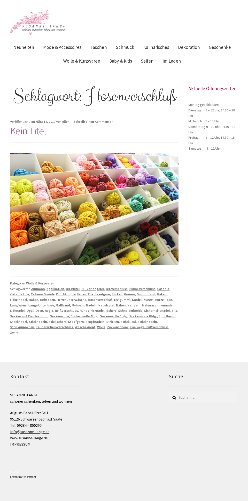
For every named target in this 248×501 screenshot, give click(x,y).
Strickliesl (128, 321)
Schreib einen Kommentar (93, 121)
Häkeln (162, 294)
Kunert (148, 300)
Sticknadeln (38, 321)
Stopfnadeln (95, 321)
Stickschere (57, 321)
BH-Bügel (73, 289)
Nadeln (91, 305)
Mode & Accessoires (62, 47)
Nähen (121, 305)
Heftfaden (47, 300)
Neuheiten (23, 47)
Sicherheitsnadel (157, 310)
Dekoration (189, 47)
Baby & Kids (120, 61)
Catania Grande (42, 294)
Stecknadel (18, 321)
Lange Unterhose (41, 305)
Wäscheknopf (85, 327)
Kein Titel (28, 130)
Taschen (98, 47)
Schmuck (125, 47)
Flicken (117, 294)
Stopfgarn (76, 321)
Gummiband (146, 294)
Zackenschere (117, 327)
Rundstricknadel (92, 310)
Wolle (101, 327)
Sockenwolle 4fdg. (84, 316)
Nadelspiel (106, 305)
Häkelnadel (18, 300)
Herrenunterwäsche (71, 300)
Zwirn (14, 332)
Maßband (63, 305)
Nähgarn (133, 305)
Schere (111, 310)
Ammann (38, 289)
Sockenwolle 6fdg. (114, 316)
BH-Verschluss (117, 289)
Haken (33, 300)
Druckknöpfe (66, 294)
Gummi (129, 294)
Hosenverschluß (100, 300)
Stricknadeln (147, 321)
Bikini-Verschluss (142, 289)
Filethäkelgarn (99, 294)
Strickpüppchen (22, 327)
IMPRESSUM (20, 444)
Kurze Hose (163, 300)
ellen (66, 121)
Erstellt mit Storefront (23, 477)
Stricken (112, 321)
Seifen (147, 61)
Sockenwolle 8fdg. (143, 316)
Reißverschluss (66, 310)
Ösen (39, 310)
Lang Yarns (18, 305)
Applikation (55, 289)
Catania (163, 289)
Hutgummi (122, 300)
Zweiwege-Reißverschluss (149, 327)
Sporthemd (167, 316)
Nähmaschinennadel (157, 305)
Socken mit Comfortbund (29, 316)
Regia (49, 310)
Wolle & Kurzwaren (81, 61)
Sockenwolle (59, 316)
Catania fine (19, 294)
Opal (30, 310)
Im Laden (172, 61)
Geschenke (220, 47)
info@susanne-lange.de (29, 431)
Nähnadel (17, 310)
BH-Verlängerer (92, 289)
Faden (81, 294)
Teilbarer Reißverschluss (54, 327)
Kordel (137, 300)
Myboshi (78, 305)
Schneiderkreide (130, 310)
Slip (174, 310)
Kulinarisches (156, 47)
